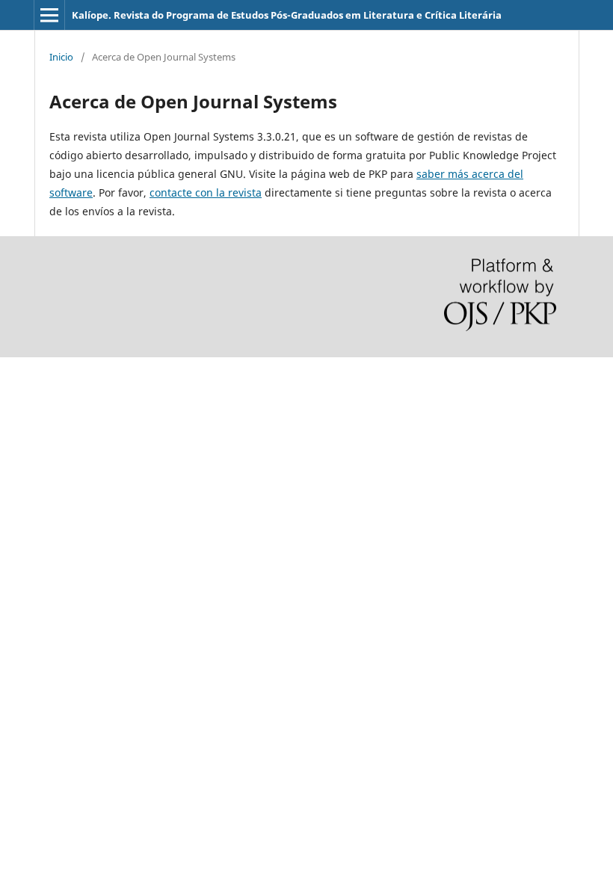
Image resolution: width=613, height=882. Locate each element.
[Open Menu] (49, 15)
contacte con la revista (206, 192)
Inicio (61, 57)
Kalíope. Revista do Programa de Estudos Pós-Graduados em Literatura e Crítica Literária (287, 15)
